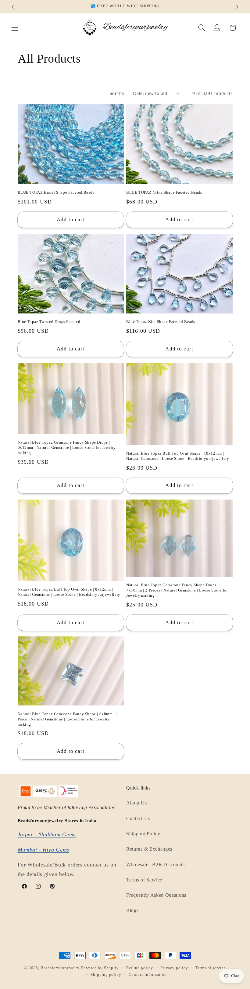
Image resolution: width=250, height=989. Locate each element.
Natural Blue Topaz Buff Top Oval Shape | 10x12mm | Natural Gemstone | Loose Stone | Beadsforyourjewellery (177, 456)
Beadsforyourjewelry (60, 968)
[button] (15, 27)
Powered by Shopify (100, 968)
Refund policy (139, 968)
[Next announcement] (237, 6)
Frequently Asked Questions (156, 895)
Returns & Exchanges (149, 849)
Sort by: (117, 93)
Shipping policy (106, 975)
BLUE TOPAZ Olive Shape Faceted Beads (164, 192)
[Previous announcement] (13, 6)
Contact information (148, 975)
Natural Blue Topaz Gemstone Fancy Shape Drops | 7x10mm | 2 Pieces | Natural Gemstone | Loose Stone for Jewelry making (177, 590)
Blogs (132, 910)
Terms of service (210, 968)
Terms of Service (144, 879)
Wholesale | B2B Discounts (155, 864)
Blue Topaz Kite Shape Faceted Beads (160, 321)
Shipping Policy (143, 833)
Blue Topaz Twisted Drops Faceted (49, 321)
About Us (136, 802)
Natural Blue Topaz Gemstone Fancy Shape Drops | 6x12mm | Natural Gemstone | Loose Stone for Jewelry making (67, 447)
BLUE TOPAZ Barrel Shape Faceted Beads (56, 192)
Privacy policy (174, 968)
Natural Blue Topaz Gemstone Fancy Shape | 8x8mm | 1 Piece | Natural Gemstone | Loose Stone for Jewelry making (68, 719)
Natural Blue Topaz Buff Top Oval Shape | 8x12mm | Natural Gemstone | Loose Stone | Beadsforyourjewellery (69, 592)
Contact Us (138, 818)
